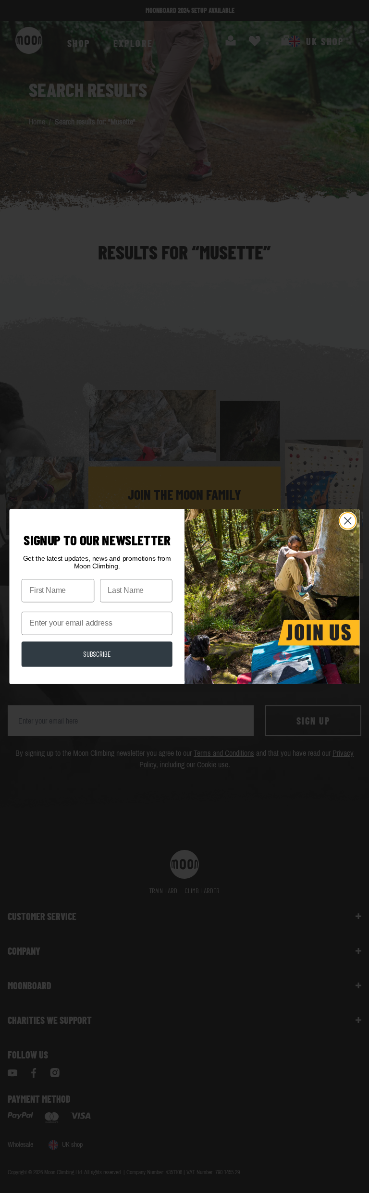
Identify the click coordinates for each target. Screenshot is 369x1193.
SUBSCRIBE (97, 653)
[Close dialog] (348, 521)
